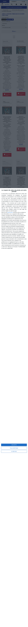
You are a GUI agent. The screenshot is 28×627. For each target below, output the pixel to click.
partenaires (10, 212)
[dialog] (14, 407)
